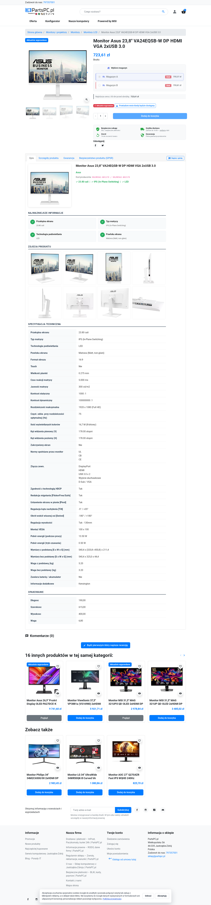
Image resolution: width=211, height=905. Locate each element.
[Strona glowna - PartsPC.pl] (39, 11)
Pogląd (44, 718)
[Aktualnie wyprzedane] (44, 679)
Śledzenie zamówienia (118, 839)
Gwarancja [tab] (68, 158)
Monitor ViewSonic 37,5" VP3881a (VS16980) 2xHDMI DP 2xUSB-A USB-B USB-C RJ (85, 704)
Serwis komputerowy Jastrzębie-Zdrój (44, 853)
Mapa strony (72, 885)
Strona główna (34, 32)
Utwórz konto (113, 848)
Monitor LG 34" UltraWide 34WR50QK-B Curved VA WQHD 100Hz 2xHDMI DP (82, 778)
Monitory (75, 32)
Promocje (30, 839)
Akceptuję (162, 896)
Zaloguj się (112, 844)
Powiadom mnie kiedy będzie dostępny (135, 105)
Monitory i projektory (56, 32)
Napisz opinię (175, 158)
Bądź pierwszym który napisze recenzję (105, 645)
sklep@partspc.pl (156, 856)
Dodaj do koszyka (150, 116)
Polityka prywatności (112, 899)
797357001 (49, 2)
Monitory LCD (90, 32)
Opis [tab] (31, 158)
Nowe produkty (32, 844)
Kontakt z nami (73, 880)
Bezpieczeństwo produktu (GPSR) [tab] (96, 158)
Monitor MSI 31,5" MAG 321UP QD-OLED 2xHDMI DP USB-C (165, 704)
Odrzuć (148, 896)
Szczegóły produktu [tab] (49, 158)
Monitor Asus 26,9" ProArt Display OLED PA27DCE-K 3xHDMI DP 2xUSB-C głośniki (44, 704)
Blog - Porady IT (33, 858)
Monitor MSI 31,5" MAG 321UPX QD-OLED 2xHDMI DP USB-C (126, 704)
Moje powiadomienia (117, 853)
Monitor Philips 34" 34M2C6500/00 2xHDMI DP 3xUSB (43, 778)
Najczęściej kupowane (36, 848)
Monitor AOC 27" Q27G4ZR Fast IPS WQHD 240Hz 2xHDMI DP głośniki (124, 778)
